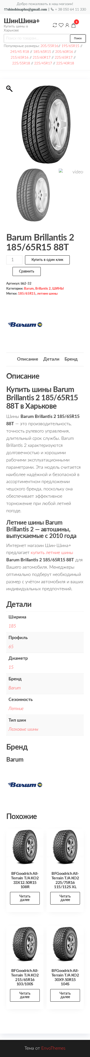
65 (11, 647)
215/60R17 (41, 57)
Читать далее (24, 898)
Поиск (78, 38)
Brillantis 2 (43, 288)
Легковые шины (23, 729)
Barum (29, 288)
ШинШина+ (22, 21)
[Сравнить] (55, 25)
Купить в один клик (47, 260)
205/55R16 (49, 46)
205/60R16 (64, 52)
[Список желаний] (61, 25)
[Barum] (25, 324)
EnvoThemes (53, 1048)
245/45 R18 (19, 52)
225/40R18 (65, 63)
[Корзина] (73, 26)
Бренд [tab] (71, 359)
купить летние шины (52, 553)
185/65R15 (42, 52)
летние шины (47, 293)
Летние (16, 709)
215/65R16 (19, 57)
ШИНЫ (58, 288)
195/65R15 (70, 46)
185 (12, 626)
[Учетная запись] (67, 25)
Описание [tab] (27, 359)
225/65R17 (63, 57)
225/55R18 (21, 63)
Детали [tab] (51, 359)
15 (11, 667)
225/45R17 (43, 63)
